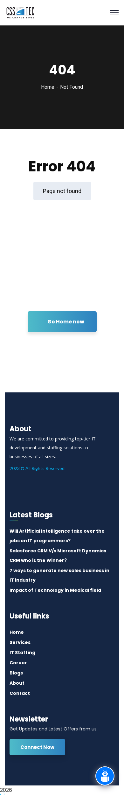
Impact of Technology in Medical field (55, 590)
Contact (20, 693)
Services (20, 642)
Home (47, 87)
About (17, 683)
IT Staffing (22, 652)
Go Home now (65, 321)
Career (18, 663)
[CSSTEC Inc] (20, 12)
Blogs (16, 673)
